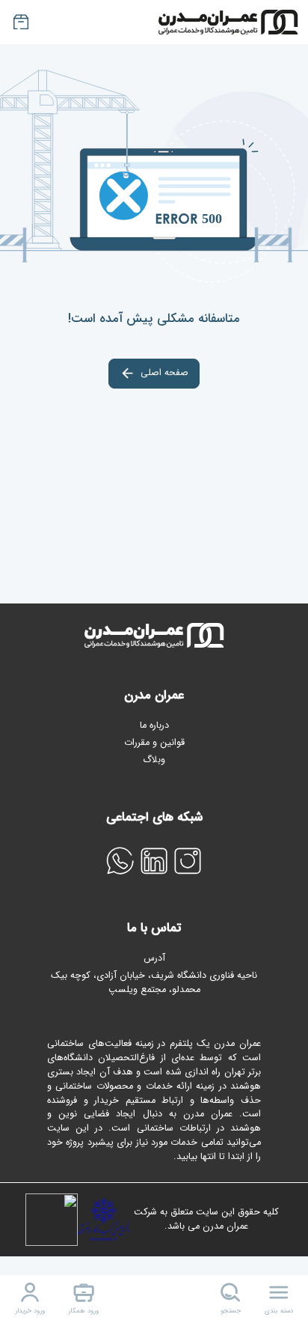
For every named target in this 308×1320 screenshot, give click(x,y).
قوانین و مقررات (154, 742)
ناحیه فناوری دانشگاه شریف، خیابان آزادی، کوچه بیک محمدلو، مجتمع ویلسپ (154, 983)
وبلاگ (154, 759)
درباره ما (154, 725)
